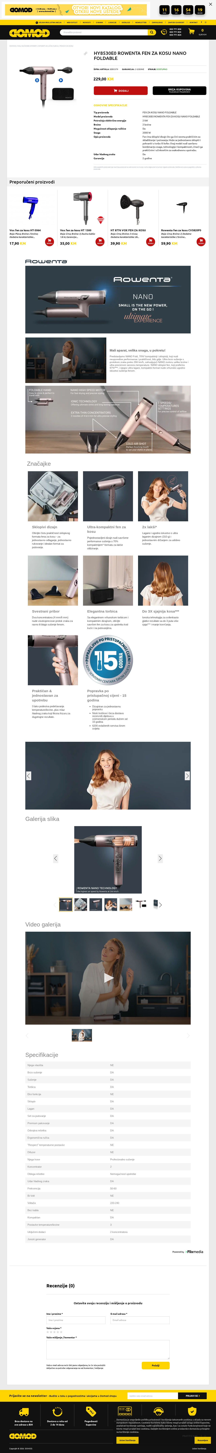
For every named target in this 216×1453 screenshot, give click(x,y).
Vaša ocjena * (53, 1328)
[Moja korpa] (191, 33)
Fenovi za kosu (66, 46)
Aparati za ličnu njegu (48, 46)
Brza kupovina (179, 90)
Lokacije (112, 22)
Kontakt (194, 22)
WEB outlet (72, 22)
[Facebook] (201, 22)
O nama (99, 22)
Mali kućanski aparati (27, 46)
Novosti (87, 22)
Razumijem (203, 1440)
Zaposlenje (157, 22)
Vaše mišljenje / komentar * (61, 1337)
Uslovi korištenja (199, 1448)
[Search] (152, 32)
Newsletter (140, 22)
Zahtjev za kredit (176, 22)
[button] (85, 53)
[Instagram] (205, 22)
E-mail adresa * (119, 1314)
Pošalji (155, 1365)
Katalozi (126, 22)
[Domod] (29, 31)
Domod (12, 46)
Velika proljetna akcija (50, 22)
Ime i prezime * (54, 1314)
